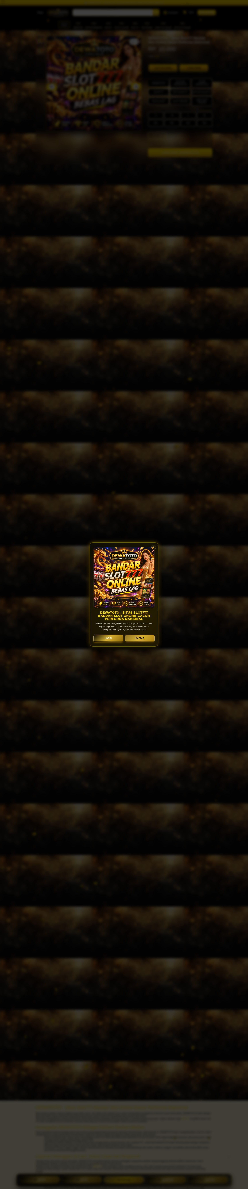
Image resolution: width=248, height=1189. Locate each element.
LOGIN (108, 638)
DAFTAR (139, 638)
